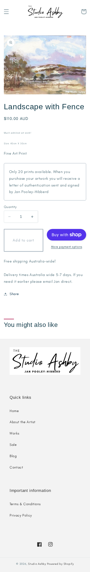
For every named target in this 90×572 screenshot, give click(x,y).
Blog (13, 456)
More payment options (66, 246)
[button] (6, 11)
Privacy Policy (21, 515)
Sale (13, 444)
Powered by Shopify (60, 563)
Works (14, 433)
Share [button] (14, 294)
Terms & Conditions (25, 504)
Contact (16, 467)
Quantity (10, 207)
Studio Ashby (37, 563)
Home (14, 411)
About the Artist (23, 422)
